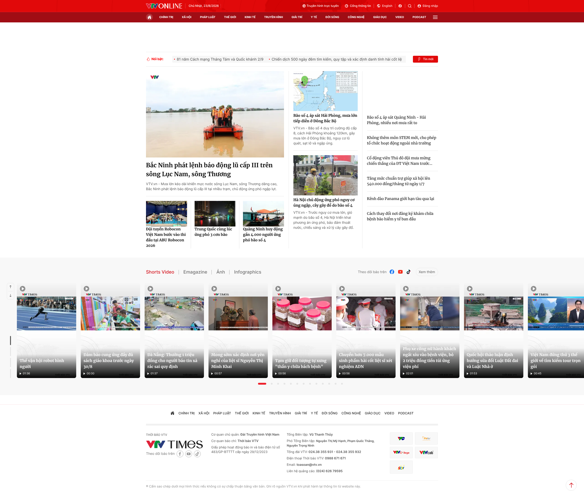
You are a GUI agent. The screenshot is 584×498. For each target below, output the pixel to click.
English (387, 6)
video (399, 17)
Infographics (247, 272)
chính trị (166, 17)
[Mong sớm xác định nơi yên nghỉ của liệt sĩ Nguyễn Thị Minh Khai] (238, 330)
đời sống (332, 17)
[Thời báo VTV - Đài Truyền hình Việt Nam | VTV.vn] (164, 5)
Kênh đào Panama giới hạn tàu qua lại (400, 199)
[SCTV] (401, 467)
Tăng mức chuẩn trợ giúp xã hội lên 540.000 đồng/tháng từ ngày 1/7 (398, 181)
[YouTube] (400, 272)
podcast (419, 17)
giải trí (297, 17)
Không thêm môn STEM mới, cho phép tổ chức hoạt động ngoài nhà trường (401, 141)
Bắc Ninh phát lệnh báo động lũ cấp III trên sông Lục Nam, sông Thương (209, 170)
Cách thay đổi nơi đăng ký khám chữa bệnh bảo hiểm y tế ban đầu (400, 216)
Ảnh (220, 272)
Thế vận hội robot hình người (42, 363)
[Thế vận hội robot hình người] (46, 330)
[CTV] (401, 452)
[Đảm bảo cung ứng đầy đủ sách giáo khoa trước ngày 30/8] (110, 330)
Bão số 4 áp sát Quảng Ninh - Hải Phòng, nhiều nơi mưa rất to (396, 120)
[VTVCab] (426, 452)
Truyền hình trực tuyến (323, 6)
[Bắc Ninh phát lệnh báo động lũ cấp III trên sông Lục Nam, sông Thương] (215, 114)
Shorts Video (160, 272)
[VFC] (401, 438)
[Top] (571, 485)
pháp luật (208, 17)
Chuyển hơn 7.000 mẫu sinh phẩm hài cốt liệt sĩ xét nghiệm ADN (365, 360)
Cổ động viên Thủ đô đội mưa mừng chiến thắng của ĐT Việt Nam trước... (399, 161)
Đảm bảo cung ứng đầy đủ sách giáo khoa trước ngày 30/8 (108, 360)
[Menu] (435, 17)
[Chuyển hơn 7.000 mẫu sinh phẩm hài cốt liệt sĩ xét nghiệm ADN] (366, 330)
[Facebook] (392, 272)
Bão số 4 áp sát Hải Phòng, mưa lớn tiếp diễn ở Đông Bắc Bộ (325, 118)
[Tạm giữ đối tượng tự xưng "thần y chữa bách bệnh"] (302, 330)
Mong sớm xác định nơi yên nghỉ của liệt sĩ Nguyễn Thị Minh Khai (237, 360)
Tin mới (428, 59)
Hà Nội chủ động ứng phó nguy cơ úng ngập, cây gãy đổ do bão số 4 (324, 203)
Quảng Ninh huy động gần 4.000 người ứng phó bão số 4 (263, 234)
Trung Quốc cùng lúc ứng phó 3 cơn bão (213, 232)
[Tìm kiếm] (411, 6)
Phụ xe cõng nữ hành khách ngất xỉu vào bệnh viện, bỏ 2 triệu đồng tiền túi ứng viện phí (429, 357)
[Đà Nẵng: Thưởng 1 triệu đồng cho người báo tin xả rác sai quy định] (174, 330)
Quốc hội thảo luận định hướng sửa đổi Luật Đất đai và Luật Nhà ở (492, 360)
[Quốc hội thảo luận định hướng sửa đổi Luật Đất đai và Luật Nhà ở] (493, 330)
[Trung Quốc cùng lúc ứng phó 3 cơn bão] (215, 213)
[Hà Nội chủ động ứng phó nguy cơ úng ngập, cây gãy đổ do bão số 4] (325, 175)
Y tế (314, 17)
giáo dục (380, 17)
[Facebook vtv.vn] (401, 6)
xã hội (186, 17)
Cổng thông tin (360, 6)
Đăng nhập (430, 6)
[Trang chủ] (149, 17)
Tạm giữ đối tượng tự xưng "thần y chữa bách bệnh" (300, 363)
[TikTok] (408, 272)
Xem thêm (427, 272)
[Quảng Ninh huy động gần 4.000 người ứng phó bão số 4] (263, 213)
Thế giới (230, 17)
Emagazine (195, 272)
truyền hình (273, 17)
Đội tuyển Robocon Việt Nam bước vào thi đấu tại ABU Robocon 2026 (166, 237)
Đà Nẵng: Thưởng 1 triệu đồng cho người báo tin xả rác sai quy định (172, 360)
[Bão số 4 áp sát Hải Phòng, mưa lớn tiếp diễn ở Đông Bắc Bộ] (325, 91)
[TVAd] (426, 438)
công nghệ (356, 17)
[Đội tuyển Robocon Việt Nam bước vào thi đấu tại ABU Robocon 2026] (166, 213)
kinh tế (250, 17)
